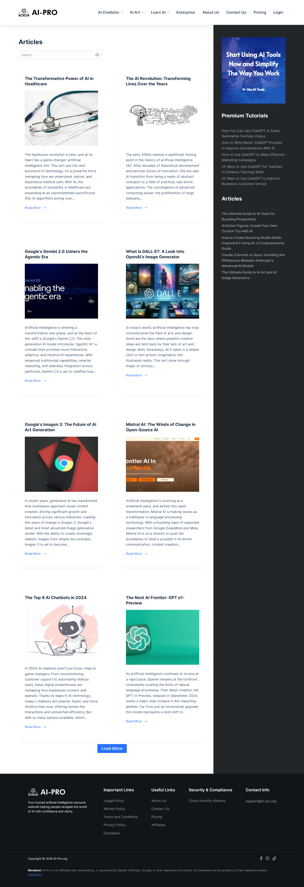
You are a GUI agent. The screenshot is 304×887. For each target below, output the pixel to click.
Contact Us (160, 809)
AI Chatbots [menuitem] (108, 12)
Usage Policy (114, 801)
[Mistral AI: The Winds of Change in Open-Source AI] (162, 464)
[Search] (97, 55)
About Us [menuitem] (210, 12)
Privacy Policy (115, 825)
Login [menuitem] (278, 12)
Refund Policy (114, 809)
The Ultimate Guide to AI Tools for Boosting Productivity (248, 216)
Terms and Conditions (121, 817)
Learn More (35, 874)
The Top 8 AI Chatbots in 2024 (56, 597)
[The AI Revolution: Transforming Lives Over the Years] (162, 118)
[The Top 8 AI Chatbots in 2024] (61, 632)
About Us (158, 801)
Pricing (156, 817)
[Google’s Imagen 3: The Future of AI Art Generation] (61, 464)
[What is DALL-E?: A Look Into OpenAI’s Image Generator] (162, 291)
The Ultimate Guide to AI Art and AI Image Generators (249, 275)
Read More (33, 208)
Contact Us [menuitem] (236, 12)
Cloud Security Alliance (207, 801)
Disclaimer (112, 833)
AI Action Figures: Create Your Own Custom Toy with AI (249, 228)
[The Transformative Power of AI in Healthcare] (61, 118)
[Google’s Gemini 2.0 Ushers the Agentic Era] (61, 291)
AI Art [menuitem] (135, 12)
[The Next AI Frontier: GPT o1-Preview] (162, 637)
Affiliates (158, 825)
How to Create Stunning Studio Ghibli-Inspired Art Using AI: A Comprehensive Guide (253, 243)
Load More (112, 748)
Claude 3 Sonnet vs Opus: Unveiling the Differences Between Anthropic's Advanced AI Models (253, 260)
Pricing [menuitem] (260, 12)
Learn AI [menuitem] (158, 12)
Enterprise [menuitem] (185, 12)
